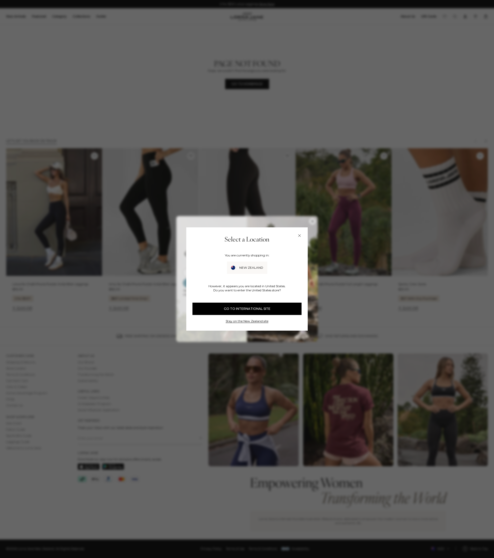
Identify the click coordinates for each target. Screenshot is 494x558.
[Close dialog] (299, 236)
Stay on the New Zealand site (247, 321)
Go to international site (247, 309)
